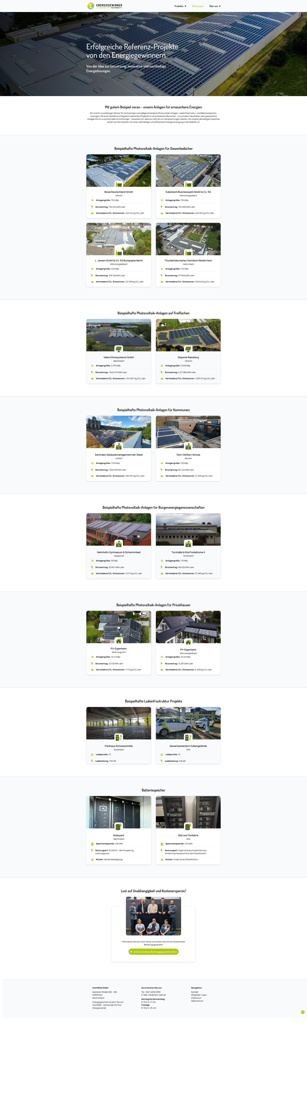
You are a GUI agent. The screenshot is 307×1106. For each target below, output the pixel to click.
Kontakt (194, 992)
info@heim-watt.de (157, 995)
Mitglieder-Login (199, 995)
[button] (153, 952)
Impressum (196, 997)
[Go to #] (303, 1012)
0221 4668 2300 (153, 992)
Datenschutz (197, 1000)
